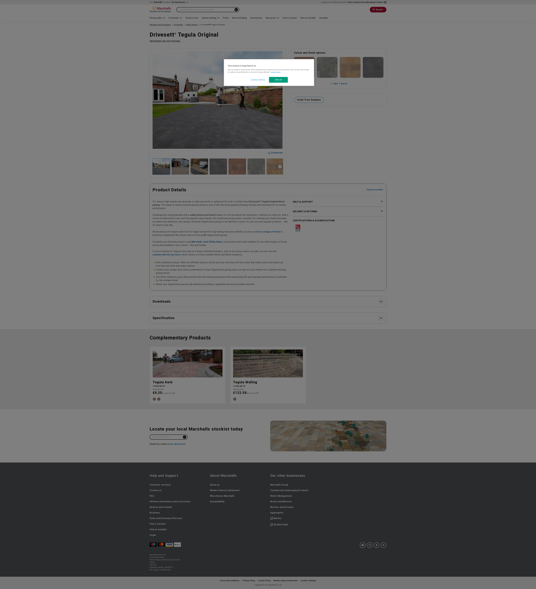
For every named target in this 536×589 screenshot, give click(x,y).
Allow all (278, 80)
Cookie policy (275, 72)
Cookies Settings (258, 80)
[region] (269, 72)
